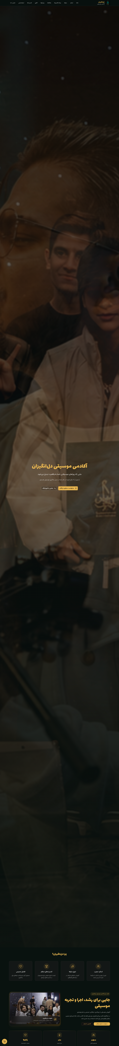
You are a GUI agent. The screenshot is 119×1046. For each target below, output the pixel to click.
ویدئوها (42, 3)
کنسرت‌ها (29, 3)
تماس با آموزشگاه (48, 488)
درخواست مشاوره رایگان (67, 488)
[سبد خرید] (4, 1041)
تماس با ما (12, 3)
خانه (77, 3)
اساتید (71, 3)
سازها (65, 3)
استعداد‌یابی (21, 3)
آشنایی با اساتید (87, 1024)
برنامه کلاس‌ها (57, 3)
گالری (36, 3)
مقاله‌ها (49, 3)
